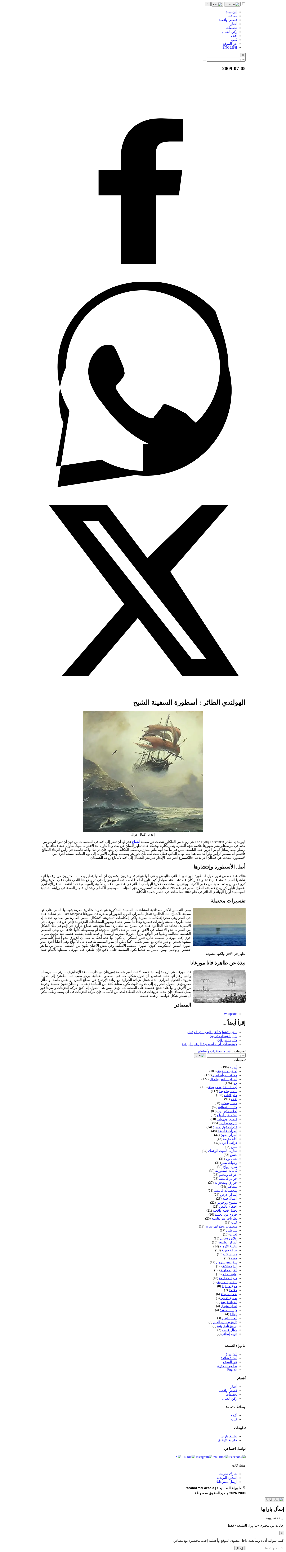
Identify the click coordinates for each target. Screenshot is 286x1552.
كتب (234, 1419)
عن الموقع (230, 1362)
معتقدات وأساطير (209, 1051)
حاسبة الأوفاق (227, 1440)
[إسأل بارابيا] (274, 1499)
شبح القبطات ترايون (223, 1036)
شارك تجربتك (228, 1474)
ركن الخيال (229, 1398)
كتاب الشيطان (227, 1040)
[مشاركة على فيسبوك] (143, 280)
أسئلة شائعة (229, 1358)
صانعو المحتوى (227, 1366)
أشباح (136, 842)
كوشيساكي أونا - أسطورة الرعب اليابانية (209, 1044)
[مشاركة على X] (143, 692)
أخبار (234, 1386)
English (232, 1369)
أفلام (234, 1415)
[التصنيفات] (232, 4)
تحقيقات (231, 1394)
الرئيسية (231, 1354)
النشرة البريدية (227, 1478)
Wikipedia (230, 1014)
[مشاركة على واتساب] (143, 486)
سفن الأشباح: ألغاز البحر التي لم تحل (212, 1032)
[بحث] (217, 4)
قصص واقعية (228, 1390)
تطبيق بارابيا (229, 1436)
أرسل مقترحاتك (226, 1482)
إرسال (239, 1548)
